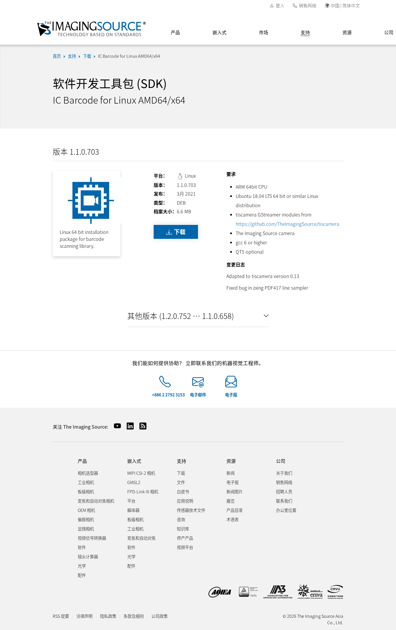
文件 (181, 482)
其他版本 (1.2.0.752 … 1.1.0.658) (180, 315)
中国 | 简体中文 (345, 5)
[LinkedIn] (128, 426)
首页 (57, 56)
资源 (347, 32)
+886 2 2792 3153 (168, 394)
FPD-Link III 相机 (142, 491)
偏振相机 (86, 519)
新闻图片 (234, 491)
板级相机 (86, 491)
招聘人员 (284, 491)
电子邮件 (198, 394)
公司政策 (159, 616)
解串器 (133, 510)
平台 (131, 501)
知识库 (183, 529)
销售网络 (307, 5)
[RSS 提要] (140, 426)
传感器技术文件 (191, 510)
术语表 (232, 519)
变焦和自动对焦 (141, 538)
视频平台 (185, 547)
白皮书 (183, 491)
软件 (82, 547)
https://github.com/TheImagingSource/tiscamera (287, 223)
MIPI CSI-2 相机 (141, 473)
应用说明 (185, 501)
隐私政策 (108, 616)
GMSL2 (133, 482)
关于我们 (284, 473)
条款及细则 (133, 616)
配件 (82, 575)
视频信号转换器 (92, 538)
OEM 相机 (86, 510)
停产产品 (185, 538)
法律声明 (84, 616)
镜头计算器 (88, 556)
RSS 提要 (61, 616)
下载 (87, 56)
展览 (230, 501)
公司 (280, 461)
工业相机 (86, 482)
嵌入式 (219, 32)
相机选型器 (88, 473)
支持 (305, 32)
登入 (280, 5)
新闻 (230, 473)
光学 (82, 566)
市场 (263, 32)
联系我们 (284, 501)
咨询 (181, 519)
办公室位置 (286, 510)
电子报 (231, 394)
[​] (165, 384)
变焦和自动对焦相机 (96, 501)
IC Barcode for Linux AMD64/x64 (129, 56)
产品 (175, 32)
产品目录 (234, 510)
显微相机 (86, 529)
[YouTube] (115, 426)
